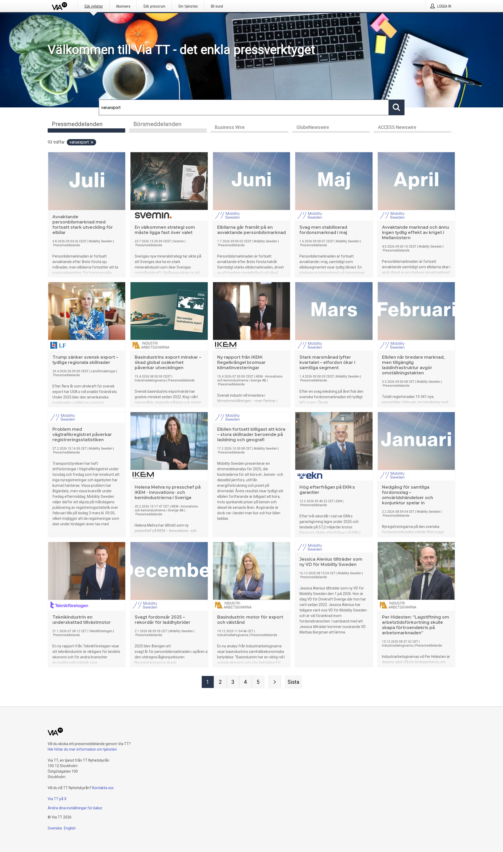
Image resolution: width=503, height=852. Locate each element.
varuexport (79, 142)
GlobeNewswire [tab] (313, 127)
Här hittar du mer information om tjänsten (82, 749)
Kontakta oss (103, 788)
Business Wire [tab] (230, 127)
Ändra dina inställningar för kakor (75, 808)
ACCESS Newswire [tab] (397, 127)
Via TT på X (57, 799)
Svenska (55, 828)
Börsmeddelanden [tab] (157, 124)
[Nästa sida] (275, 682)
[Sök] (396, 107)
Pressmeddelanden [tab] (77, 124)
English (70, 828)
